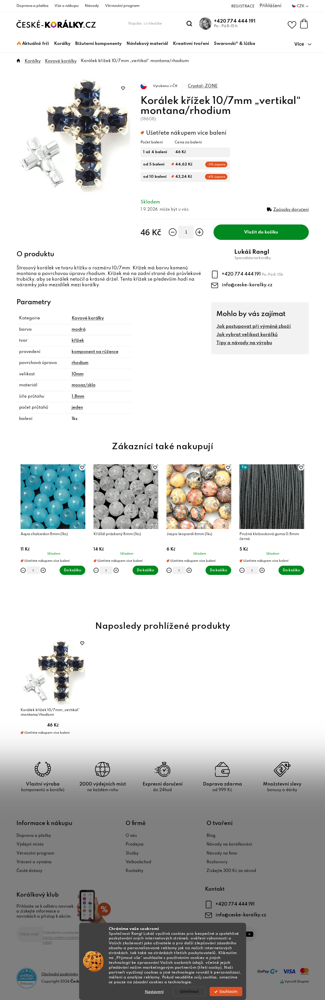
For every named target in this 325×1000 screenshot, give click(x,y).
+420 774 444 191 (234, 21)
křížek (78, 340)
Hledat (189, 23)
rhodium (80, 363)
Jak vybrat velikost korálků (247, 334)
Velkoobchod (138, 862)
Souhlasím (228, 991)
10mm (77, 374)
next (305, 537)
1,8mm (78, 396)
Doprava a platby (33, 836)
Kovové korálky (88, 318)
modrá (79, 329)
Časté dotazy (29, 871)
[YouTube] (249, 934)
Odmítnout (189, 991)
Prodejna (135, 844)
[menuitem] (33, 44)
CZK (301, 6)
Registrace (242, 6)
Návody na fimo (222, 853)
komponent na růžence (95, 352)
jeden (77, 407)
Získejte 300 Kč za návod (231, 871)
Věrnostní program (122, 6)
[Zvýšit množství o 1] (199, 232)
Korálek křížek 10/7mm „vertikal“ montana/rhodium (50, 712)
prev (20, 537)
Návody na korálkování (229, 844)
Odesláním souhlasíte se (63, 937)
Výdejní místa (30, 844)
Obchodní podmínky (59, 974)
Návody (92, 6)
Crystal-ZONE (203, 86)
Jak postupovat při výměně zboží (253, 326)
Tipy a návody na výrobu (244, 343)
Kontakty (134, 871)
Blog (211, 836)
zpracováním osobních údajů (62, 940)
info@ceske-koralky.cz (247, 285)
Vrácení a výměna (34, 862)
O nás (131, 836)
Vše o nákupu (66, 6)
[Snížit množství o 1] (173, 232)
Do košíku (268, 232)
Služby (132, 853)
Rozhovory (217, 862)
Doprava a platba (32, 6)
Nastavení (154, 991)
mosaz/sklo (84, 385)
